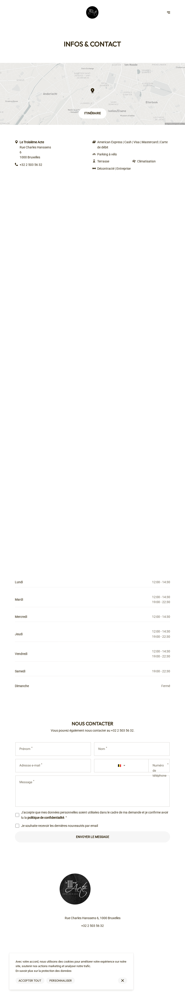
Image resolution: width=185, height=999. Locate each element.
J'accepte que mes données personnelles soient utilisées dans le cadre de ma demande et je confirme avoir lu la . (94, 815)
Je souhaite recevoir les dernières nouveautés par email (59, 826)
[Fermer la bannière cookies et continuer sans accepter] (122, 981)
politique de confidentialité (46, 817)
